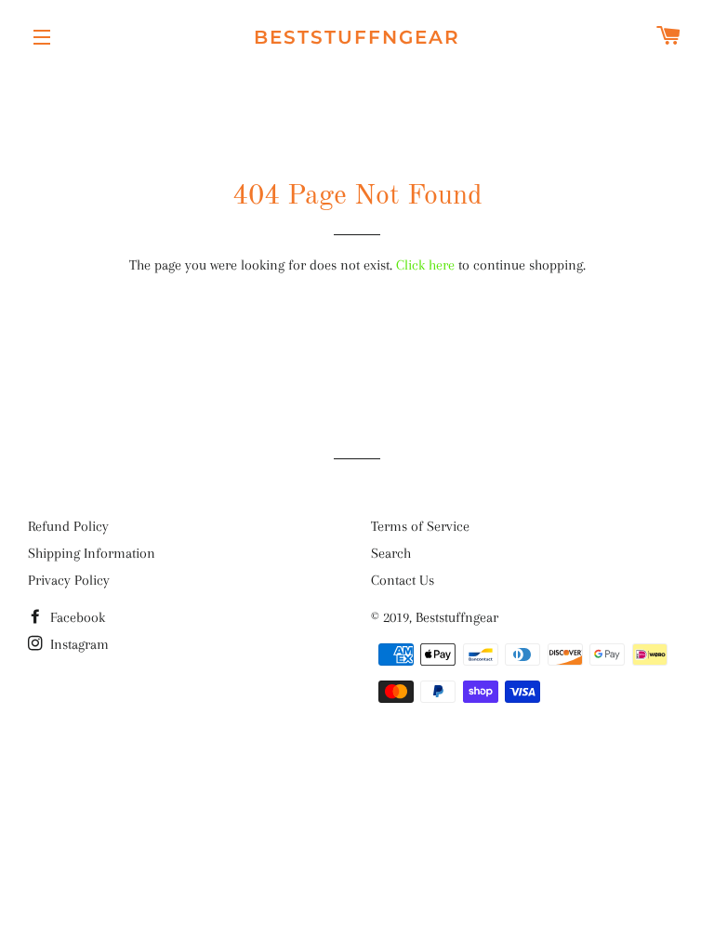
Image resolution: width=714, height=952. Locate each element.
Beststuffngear (357, 37)
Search (391, 553)
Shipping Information (91, 553)
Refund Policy (68, 526)
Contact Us (402, 580)
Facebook (75, 617)
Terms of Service (420, 526)
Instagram (77, 644)
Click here (425, 265)
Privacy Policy (69, 580)
